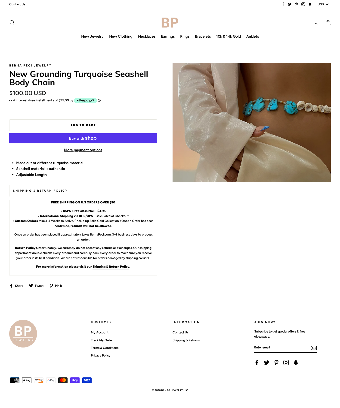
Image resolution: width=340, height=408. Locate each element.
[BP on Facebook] (257, 362)
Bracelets (203, 36)
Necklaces (146, 36)
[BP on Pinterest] (276, 362)
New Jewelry (92, 36)
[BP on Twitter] (266, 362)
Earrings (168, 36)
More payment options (83, 150)
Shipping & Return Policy (111, 266)
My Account (99, 332)
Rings (184, 36)
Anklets (252, 36)
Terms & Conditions (104, 348)
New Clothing (121, 36)
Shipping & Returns (186, 340)
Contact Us (17, 4)
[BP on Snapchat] (296, 362)
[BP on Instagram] (286, 362)
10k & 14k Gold (228, 36)
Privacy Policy (101, 355)
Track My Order (102, 340)
